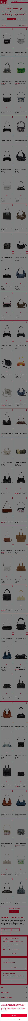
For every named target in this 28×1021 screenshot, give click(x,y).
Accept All (14, 1015)
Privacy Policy (18, 1009)
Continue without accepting (14, 1019)
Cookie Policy (4, 1011)
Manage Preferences (5, 1009)
